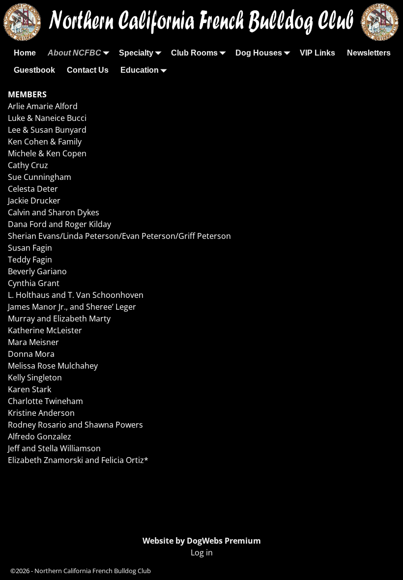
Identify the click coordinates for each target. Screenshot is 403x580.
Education (139, 70)
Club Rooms (194, 53)
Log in (202, 552)
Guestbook (34, 70)
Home (25, 53)
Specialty (136, 53)
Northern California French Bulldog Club (92, 570)
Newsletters (369, 53)
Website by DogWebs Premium (202, 540)
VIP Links (317, 53)
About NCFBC (74, 53)
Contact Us (88, 70)
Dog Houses (258, 53)
